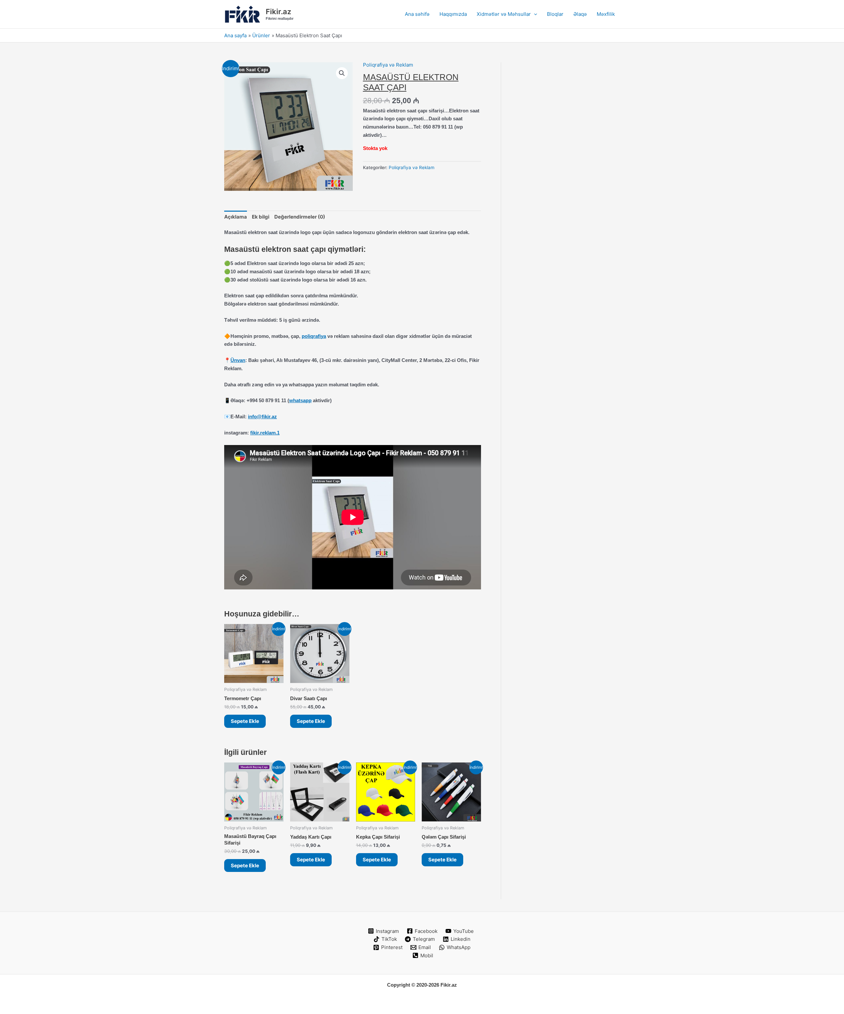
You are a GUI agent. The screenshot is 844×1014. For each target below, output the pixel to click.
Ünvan (237, 360)
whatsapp (300, 400)
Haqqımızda (453, 14)
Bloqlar (555, 14)
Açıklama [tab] (235, 217)
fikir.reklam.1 (265, 432)
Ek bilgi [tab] (260, 217)
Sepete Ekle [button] (245, 721)
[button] (534, 14)
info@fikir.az (262, 416)
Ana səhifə (417, 14)
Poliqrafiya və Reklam (388, 65)
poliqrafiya (314, 336)
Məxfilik (606, 14)
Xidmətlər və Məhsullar (504, 14)
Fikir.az (278, 11)
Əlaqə (580, 14)
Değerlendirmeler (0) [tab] (299, 217)
